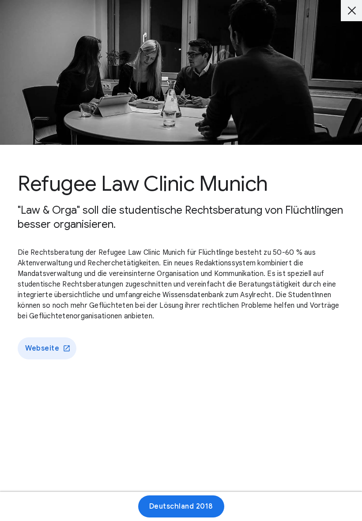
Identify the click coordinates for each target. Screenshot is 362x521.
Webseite (42, 348)
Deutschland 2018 (181, 506)
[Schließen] (351, 10)
